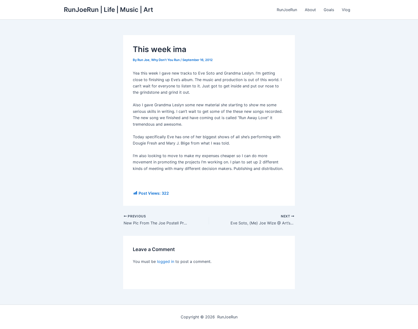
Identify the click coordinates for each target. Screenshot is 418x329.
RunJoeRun (287, 9)
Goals (329, 9)
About (310, 9)
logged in (165, 261)
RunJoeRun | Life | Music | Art (108, 9)
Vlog (346, 9)
